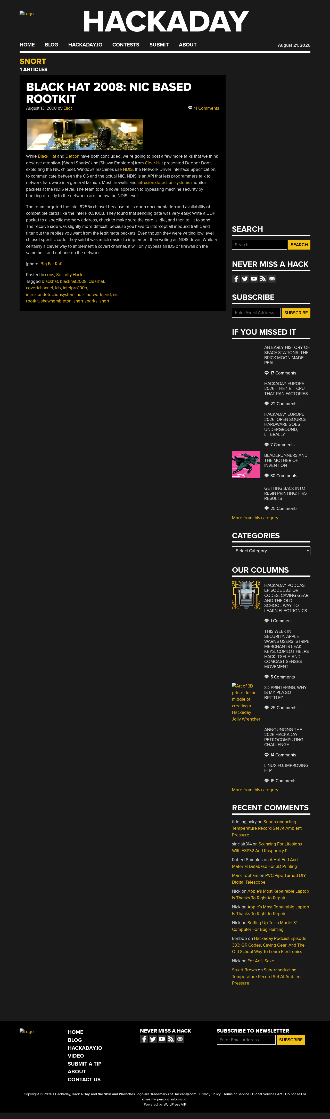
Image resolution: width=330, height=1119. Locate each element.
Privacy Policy (210, 1094)
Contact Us (84, 1079)
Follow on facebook (236, 279)
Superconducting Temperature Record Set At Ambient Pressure (267, 828)
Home (27, 45)
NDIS (128, 169)
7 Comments (282, 444)
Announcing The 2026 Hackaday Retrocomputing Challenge (283, 737)
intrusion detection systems (164, 182)
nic (115, 294)
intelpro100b (75, 288)
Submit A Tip (85, 1064)
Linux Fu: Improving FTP (286, 768)
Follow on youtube (254, 279)
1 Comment (280, 621)
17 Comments (282, 373)
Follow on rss (263, 279)
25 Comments (283, 508)
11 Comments (206, 108)
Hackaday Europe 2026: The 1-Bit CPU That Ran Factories (286, 388)
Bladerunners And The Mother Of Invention (286, 460)
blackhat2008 (73, 281)
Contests (125, 45)
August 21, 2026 (294, 45)
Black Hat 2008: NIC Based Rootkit (109, 93)
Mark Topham (245, 875)
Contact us (272, 279)
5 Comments (282, 677)
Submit (159, 45)
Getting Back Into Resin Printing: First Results (286, 493)
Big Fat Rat (50, 264)
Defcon (72, 156)
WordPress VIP (175, 1104)
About (188, 45)
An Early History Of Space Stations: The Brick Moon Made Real (287, 355)
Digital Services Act (267, 1094)
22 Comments (283, 403)
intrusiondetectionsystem (50, 294)
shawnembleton (56, 301)
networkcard (99, 294)
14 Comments (282, 755)
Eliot (67, 108)
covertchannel (39, 288)
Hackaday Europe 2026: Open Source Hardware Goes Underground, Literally (285, 424)
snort (104, 301)
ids (58, 288)
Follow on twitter (245, 279)
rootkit (32, 301)
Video (76, 1056)
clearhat (96, 281)
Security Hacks (70, 274)
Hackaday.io (85, 45)
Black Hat (47, 156)
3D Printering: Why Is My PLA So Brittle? (285, 692)
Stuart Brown (244, 970)
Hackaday (165, 21)
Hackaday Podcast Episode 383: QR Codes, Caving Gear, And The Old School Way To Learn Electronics (286, 598)
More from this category (255, 518)
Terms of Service (236, 1094)
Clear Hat (154, 163)
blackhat (50, 281)
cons (49, 274)
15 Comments (282, 781)
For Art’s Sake (261, 961)
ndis (81, 294)
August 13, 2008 (41, 108)
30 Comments (283, 475)
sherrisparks (85, 301)
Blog (51, 45)
